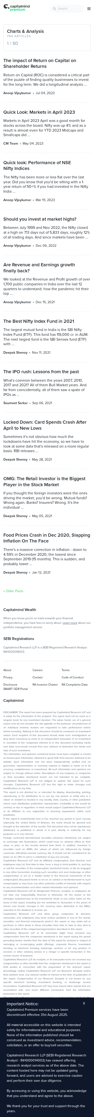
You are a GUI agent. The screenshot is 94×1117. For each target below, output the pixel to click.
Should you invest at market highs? (39, 219)
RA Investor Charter (45, 684)
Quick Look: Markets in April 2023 (39, 112)
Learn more (70, 623)
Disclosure (10, 684)
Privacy (8, 677)
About (7, 670)
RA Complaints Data (74, 684)
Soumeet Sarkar (15, 403)
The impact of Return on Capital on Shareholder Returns (39, 63)
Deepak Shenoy (15, 353)
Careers (38, 670)
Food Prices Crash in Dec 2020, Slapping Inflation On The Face (46, 538)
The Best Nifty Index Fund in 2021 (38, 321)
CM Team (10, 143)
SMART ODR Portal (15, 689)
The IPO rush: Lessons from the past (41, 372)
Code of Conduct (73, 677)
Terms (66, 670)
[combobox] (67, 8)
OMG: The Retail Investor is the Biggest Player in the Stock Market (44, 481)
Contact (38, 677)
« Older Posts (13, 591)
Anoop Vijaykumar (17, 93)
